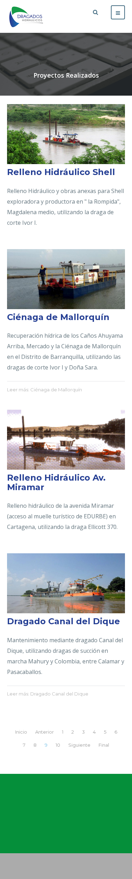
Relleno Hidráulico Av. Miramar (56, 482)
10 (58, 745)
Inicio (21, 732)
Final (104, 745)
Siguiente (79, 745)
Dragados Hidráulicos (66, 812)
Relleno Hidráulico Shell (61, 172)
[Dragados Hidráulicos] (26, 16)
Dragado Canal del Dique (63, 621)
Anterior (44, 732)
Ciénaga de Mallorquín (58, 317)
